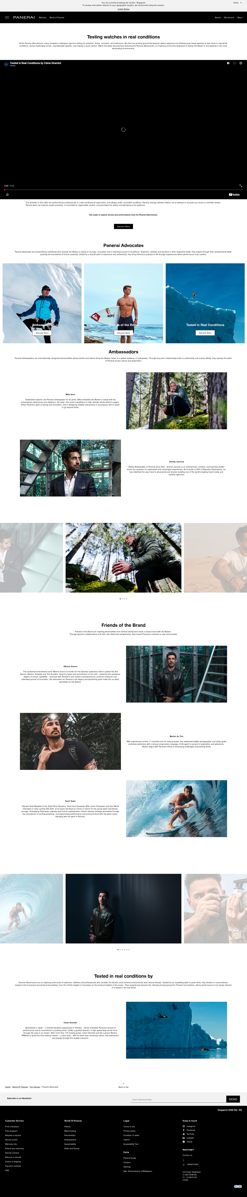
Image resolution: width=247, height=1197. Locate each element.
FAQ (7, 1170)
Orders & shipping (13, 1161)
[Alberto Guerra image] (176, 674)
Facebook (191, 1130)
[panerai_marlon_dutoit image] (70, 741)
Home (7, 1087)
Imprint (126, 1139)
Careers (127, 1162)
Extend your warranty (14, 1148)
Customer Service (14, 1120)
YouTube (190, 1134)
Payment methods (13, 1166)
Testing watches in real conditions (123, 36)
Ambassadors (123, 351)
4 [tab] (126, 598)
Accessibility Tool (130, 1144)
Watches (42, 17)
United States (123, 9)
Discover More (123, 226)
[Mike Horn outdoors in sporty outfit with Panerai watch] (42, 303)
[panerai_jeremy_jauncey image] (70, 468)
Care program (11, 1131)
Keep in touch (190, 1120)
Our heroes (35, 1087)
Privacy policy (129, 1131)
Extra (126, 1152)
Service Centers (12, 1152)
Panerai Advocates (123, 245)
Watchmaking (70, 1131)
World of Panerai (57, 17)
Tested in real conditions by (123, 976)
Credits (185, 1180)
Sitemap (127, 1166)
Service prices (11, 1139)
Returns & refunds (13, 1157)
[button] (124, 1085)
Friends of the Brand (123, 625)
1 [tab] (120, 598)
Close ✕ (237, 2)
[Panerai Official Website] (24, 17)
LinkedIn (190, 1138)
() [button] (230, 1109)
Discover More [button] (42, 333)
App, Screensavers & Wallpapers (137, 1171)
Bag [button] (240, 17)
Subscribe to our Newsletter (19, 1098)
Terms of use (129, 1126)
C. (188, 1155)
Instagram (191, 1126)
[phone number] (212, 1160)
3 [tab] (124, 598)
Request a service (13, 1135)
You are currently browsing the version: (123, 2)
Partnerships (69, 1135)
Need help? (188, 1149)
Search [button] (218, 17)
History (67, 1126)
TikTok (189, 1141)
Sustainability (70, 1144)
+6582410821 (193, 1164)
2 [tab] (122, 598)
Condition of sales (131, 1135)
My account (229, 17)
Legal (126, 1120)
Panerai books (129, 1158)
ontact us (188, 1155)
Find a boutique (12, 1126)
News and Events (72, 1148)
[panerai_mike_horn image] (176, 400)
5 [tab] (126, 949)
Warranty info (11, 1144)
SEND (233, 1099)
